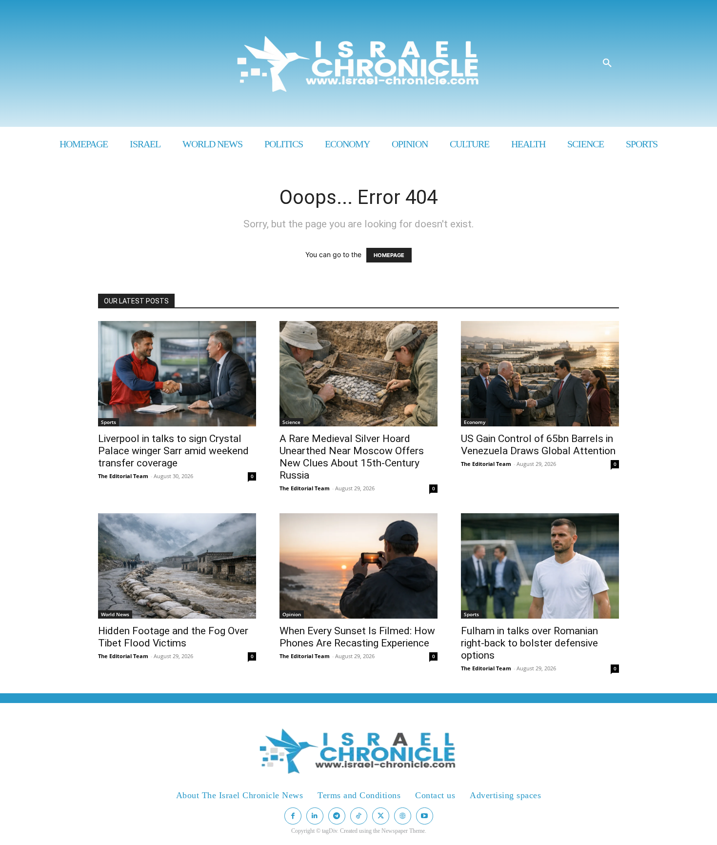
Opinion (291, 614)
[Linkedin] (314, 816)
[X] (380, 816)
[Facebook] (292, 816)
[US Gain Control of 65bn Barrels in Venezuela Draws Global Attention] (540, 373)
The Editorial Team (123, 476)
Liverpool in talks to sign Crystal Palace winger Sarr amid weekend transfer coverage (173, 451)
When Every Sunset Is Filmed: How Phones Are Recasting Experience (357, 637)
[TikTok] (358, 816)
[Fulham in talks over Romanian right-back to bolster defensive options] (540, 566)
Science (291, 422)
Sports (108, 422)
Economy (474, 422)
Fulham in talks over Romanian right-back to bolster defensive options (529, 643)
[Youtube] (424, 816)
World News (115, 614)
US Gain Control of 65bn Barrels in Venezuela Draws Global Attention (538, 445)
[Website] (402, 816)
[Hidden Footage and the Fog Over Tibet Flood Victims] (177, 566)
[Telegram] (336, 816)
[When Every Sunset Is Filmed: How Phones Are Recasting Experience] (358, 566)
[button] (607, 63)
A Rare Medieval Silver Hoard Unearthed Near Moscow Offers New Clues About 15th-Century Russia (351, 457)
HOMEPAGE (389, 255)
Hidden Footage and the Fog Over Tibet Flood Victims (173, 637)
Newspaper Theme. (403, 830)
